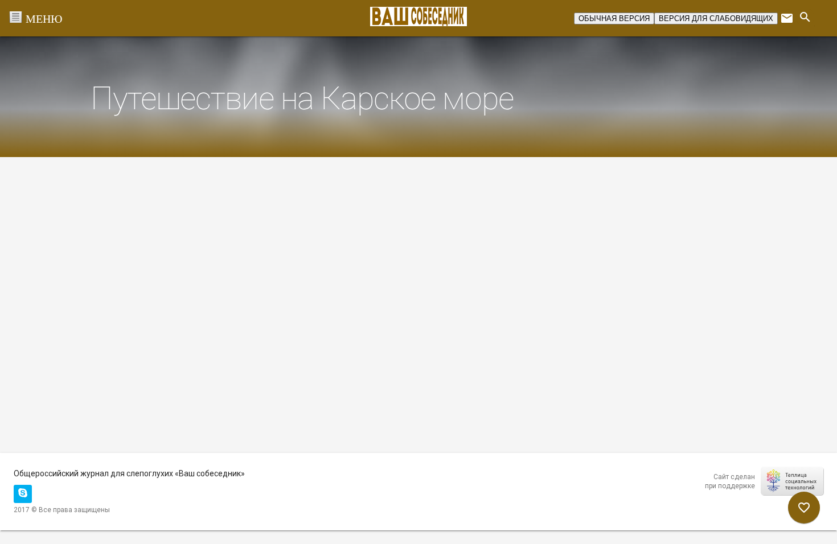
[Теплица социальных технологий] (792, 481)
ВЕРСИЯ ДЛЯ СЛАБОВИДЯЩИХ (716, 18)
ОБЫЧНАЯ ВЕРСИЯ (614, 18)
